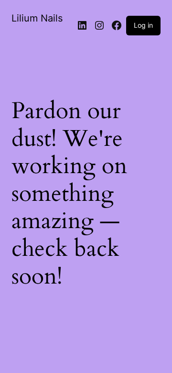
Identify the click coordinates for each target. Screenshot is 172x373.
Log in (143, 25)
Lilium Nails (37, 18)
